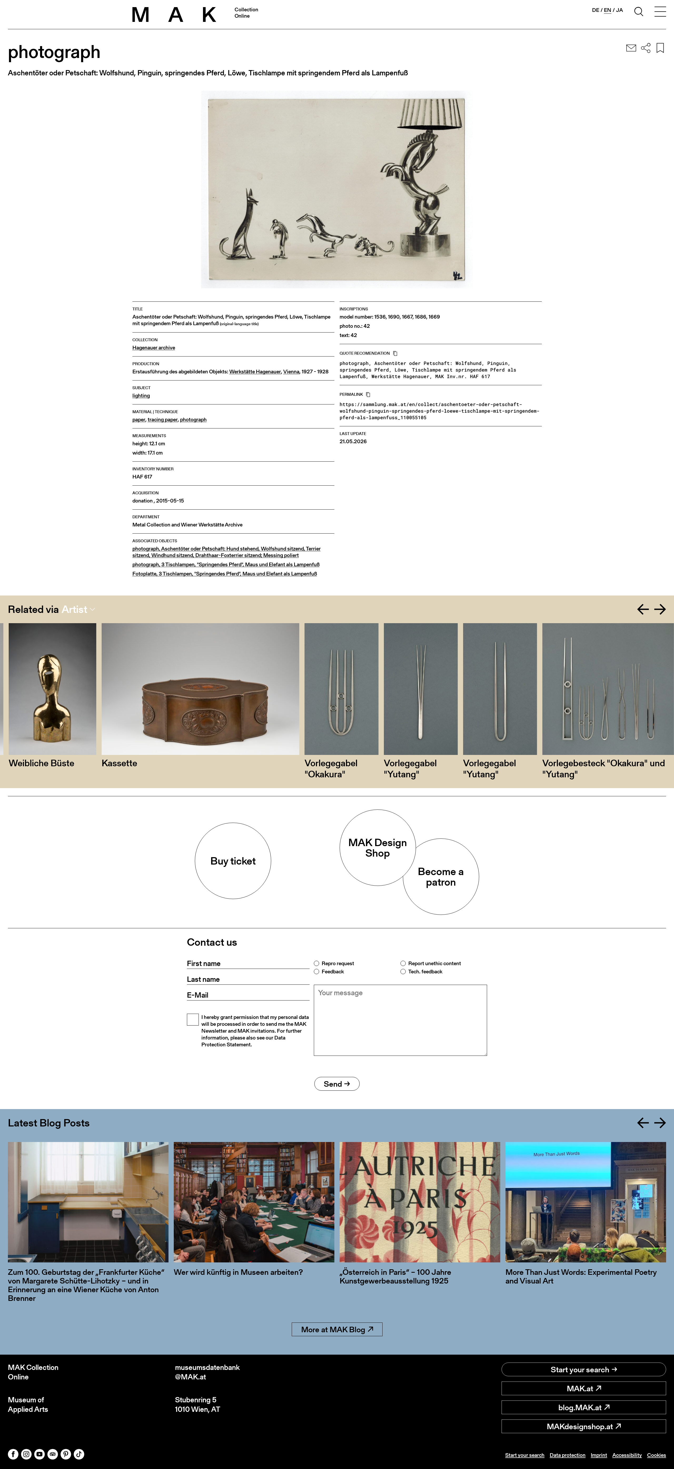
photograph (193, 419)
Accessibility (627, 1455)
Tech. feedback (425, 971)
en (607, 10)
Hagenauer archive (153, 347)
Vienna (291, 371)
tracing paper (163, 419)
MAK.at (580, 1388)
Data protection (568, 1455)
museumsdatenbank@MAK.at (207, 1372)
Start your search (580, 1369)
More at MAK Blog (333, 1329)
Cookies (656, 1455)
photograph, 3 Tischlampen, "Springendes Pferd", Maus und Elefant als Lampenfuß (226, 564)
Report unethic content (434, 963)
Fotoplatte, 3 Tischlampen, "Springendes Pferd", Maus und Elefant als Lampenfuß (224, 573)
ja (619, 10)
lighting (141, 395)
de (595, 10)
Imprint (599, 1455)
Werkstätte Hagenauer (255, 371)
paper (138, 419)
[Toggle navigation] (660, 12)
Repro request (338, 963)
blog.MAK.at (580, 1407)
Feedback (333, 971)
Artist (74, 609)
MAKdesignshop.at (580, 1426)
